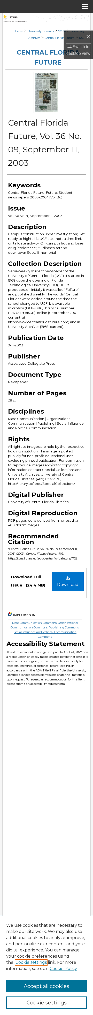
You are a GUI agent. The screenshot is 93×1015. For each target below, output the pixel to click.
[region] (46, 965)
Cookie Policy (63, 968)
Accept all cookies (46, 986)
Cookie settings (31, 962)
